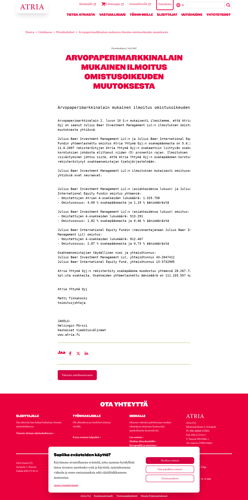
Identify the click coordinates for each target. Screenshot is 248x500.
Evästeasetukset (169, 478)
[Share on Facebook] (70, 353)
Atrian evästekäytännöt (66, 485)
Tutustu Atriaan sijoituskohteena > (35, 433)
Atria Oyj (85, 496)
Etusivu (29, 32)
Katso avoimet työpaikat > (87, 437)
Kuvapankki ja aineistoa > (143, 445)
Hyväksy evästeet (170, 460)
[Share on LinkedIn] (86, 353)
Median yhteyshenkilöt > (143, 441)
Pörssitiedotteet (65, 32)
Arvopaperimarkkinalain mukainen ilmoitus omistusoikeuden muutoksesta (123, 32)
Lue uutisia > (136, 437)
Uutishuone (45, 32)
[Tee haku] (228, 5)
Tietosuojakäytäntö (126, 496)
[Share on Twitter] (78, 353)
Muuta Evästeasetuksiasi (154, 496)
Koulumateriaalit (103, 496)
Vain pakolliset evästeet (170, 469)
